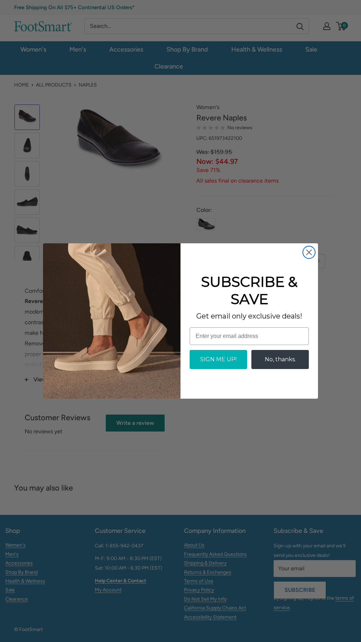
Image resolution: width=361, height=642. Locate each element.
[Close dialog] (309, 252)
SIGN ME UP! (218, 359)
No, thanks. (280, 359)
